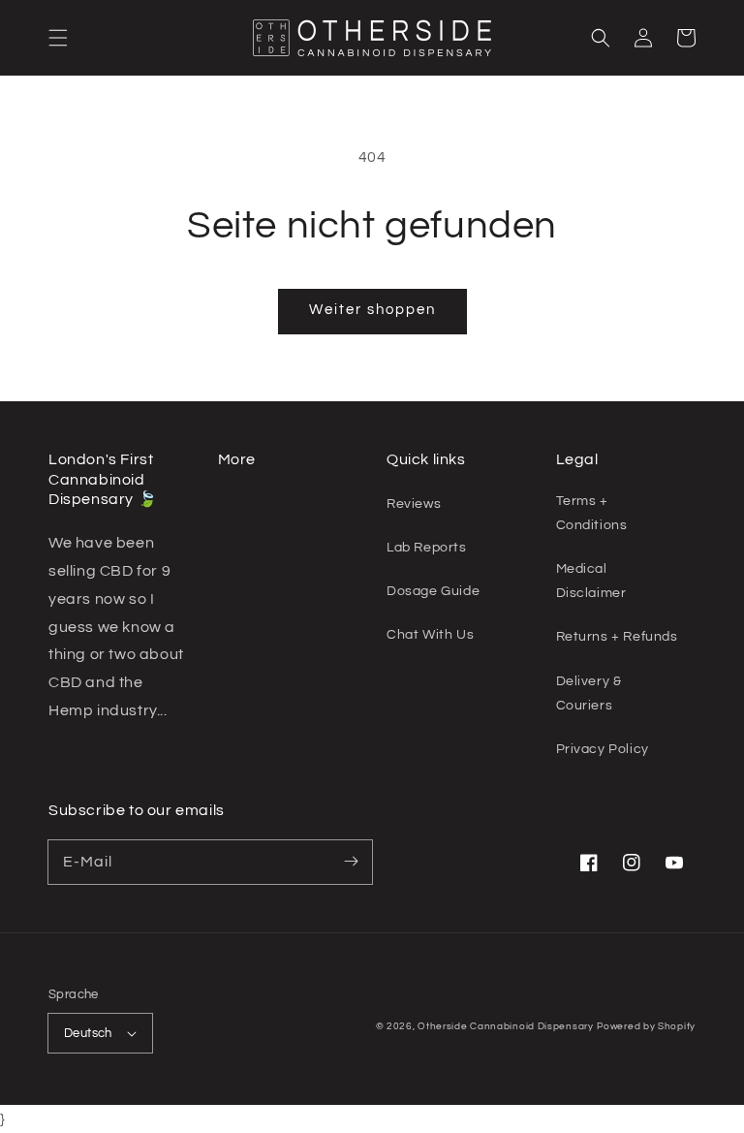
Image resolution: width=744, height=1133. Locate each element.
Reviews (414, 504)
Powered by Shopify (646, 1026)
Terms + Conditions (592, 513)
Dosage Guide (433, 591)
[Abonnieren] (350, 861)
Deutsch (88, 1033)
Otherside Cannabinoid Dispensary (505, 1026)
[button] (58, 37)
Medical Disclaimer (591, 581)
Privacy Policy (602, 749)
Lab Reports (427, 547)
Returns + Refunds (617, 637)
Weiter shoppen (372, 309)
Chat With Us (430, 635)
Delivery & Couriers (589, 693)
